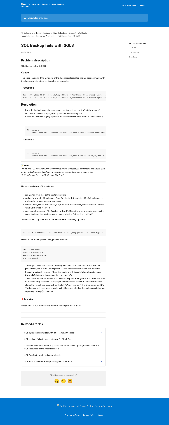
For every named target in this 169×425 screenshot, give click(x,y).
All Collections (27, 33)
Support (142, 5)
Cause (133, 48)
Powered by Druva (72, 415)
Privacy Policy (88, 415)
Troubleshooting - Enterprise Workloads (37, 36)
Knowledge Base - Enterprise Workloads (70, 33)
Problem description (137, 43)
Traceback (135, 52)
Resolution (133, 57)
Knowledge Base (128, 5)
